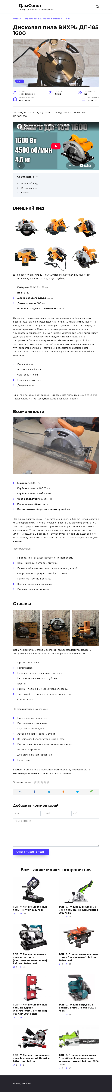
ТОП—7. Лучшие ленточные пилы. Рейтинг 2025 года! (30, 908)
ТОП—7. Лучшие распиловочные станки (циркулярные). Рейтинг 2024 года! (79, 957)
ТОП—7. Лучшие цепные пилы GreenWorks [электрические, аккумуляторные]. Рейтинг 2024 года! (78, 1060)
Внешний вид (29, 183)
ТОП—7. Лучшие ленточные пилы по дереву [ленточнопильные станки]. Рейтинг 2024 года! (30, 1009)
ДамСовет (30, 5)
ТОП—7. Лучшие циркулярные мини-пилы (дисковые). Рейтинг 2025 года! (78, 909)
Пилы (19, 81)
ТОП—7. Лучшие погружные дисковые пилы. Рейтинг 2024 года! (77, 1007)
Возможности (29, 188)
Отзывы (25, 192)
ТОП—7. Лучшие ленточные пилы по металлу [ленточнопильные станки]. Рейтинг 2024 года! (30, 959)
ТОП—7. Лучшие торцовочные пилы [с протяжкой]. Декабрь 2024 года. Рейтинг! (31, 1058)
